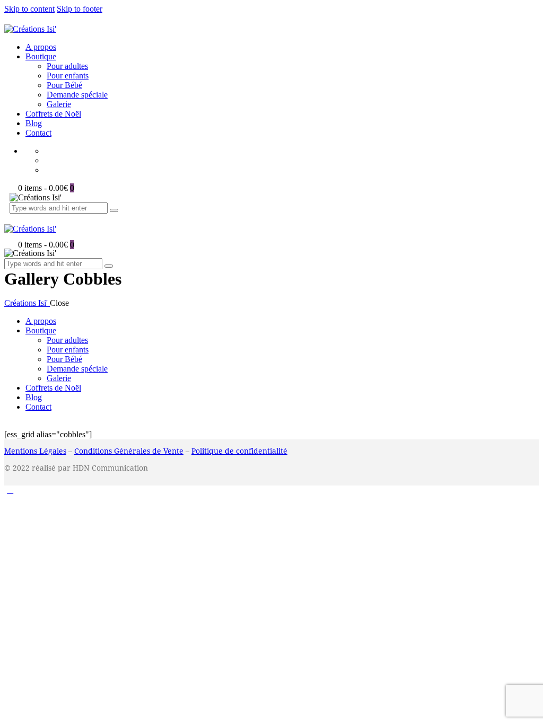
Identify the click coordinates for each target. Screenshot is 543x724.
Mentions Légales (35, 451)
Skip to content (29, 8)
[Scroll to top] (10, 490)
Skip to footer (79, 8)
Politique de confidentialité (239, 451)
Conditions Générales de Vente (128, 451)
